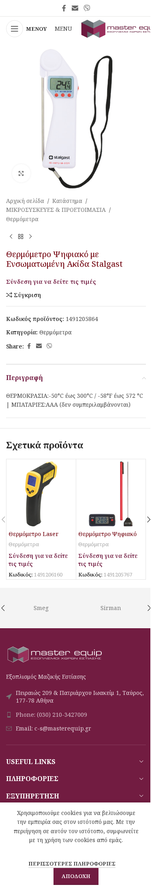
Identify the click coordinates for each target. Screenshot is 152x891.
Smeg (41, 608)
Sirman (111, 608)
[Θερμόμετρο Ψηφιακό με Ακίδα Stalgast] (110, 493)
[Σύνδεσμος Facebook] (64, 8)
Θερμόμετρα (22, 219)
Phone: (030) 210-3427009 (51, 714)
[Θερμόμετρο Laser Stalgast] (41, 493)
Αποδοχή (76, 876)
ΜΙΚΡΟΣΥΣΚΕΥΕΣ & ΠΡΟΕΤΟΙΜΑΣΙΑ (56, 209)
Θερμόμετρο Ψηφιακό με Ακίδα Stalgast (107, 538)
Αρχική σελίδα (25, 201)
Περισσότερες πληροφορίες (72, 863)
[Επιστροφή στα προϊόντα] (21, 236)
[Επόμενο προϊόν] (30, 236)
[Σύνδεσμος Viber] (87, 8)
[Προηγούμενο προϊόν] (11, 236)
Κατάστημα (67, 201)
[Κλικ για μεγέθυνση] (21, 173)
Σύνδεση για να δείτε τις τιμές (51, 281)
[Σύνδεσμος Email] (75, 8)
